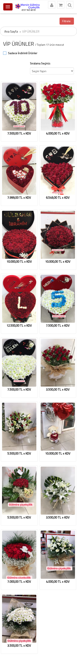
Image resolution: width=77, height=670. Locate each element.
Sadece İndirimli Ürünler (22, 53)
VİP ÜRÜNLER (30, 31)
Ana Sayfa (11, 31)
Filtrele (66, 21)
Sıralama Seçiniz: (40, 63)
